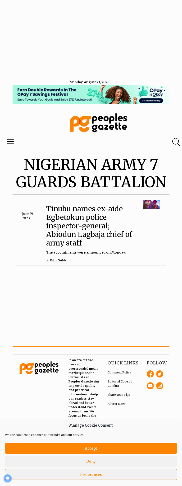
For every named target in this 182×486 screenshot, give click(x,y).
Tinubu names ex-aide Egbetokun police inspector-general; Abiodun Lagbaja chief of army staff (89, 225)
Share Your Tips (119, 394)
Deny (91, 461)
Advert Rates (117, 404)
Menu (10, 142)
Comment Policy (119, 372)
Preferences (91, 474)
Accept (91, 448)
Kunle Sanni (57, 260)
